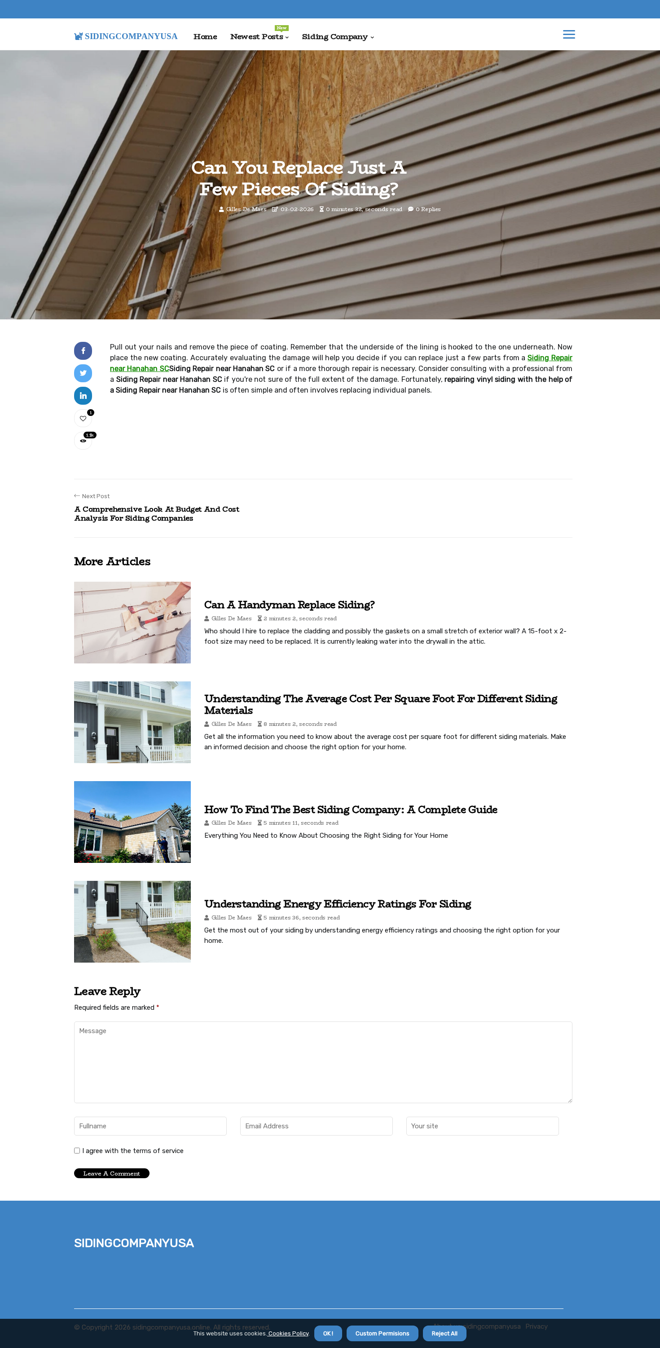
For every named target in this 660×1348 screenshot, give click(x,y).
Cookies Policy (287, 1333)
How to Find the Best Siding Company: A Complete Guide (350, 809)
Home (205, 36)
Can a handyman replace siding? (289, 604)
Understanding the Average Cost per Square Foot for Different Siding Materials (380, 704)
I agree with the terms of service (133, 1151)
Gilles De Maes (246, 209)
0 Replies (428, 209)
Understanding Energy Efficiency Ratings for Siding (337, 903)
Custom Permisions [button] (382, 1333)
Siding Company (335, 36)
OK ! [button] (328, 1333)
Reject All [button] (445, 1333)
